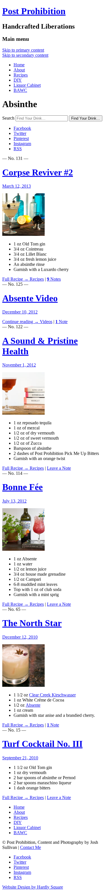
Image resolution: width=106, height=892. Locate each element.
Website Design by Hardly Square (32, 887)
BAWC (20, 90)
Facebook (22, 128)
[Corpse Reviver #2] (23, 234)
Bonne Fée (22, 487)
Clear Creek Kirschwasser (52, 694)
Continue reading (20, 321)
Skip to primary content (23, 50)
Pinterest (21, 138)
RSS (18, 148)
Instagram (22, 143)
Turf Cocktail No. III (42, 744)
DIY (18, 80)
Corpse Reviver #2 (37, 172)
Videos (46, 321)
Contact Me (30, 847)
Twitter (20, 133)
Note (61, 321)
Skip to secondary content (25, 55)
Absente (33, 705)
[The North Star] (23, 685)
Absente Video (30, 298)
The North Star (32, 623)
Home (19, 64)
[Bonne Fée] (23, 549)
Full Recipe (15, 279)
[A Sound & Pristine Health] (23, 413)
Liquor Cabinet (27, 85)
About (19, 69)
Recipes (21, 75)
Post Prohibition (34, 11)
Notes (54, 279)
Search (8, 118)
